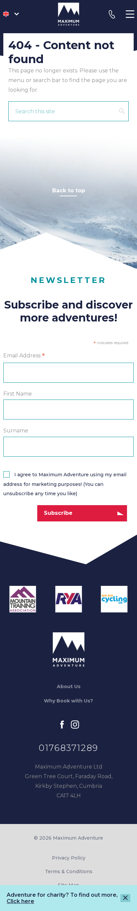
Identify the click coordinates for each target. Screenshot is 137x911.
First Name (17, 394)
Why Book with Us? (68, 701)
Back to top (68, 190)
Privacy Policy (68, 858)
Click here (20, 901)
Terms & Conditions (68, 871)
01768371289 (68, 748)
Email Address (24, 356)
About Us (68, 686)
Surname (15, 431)
